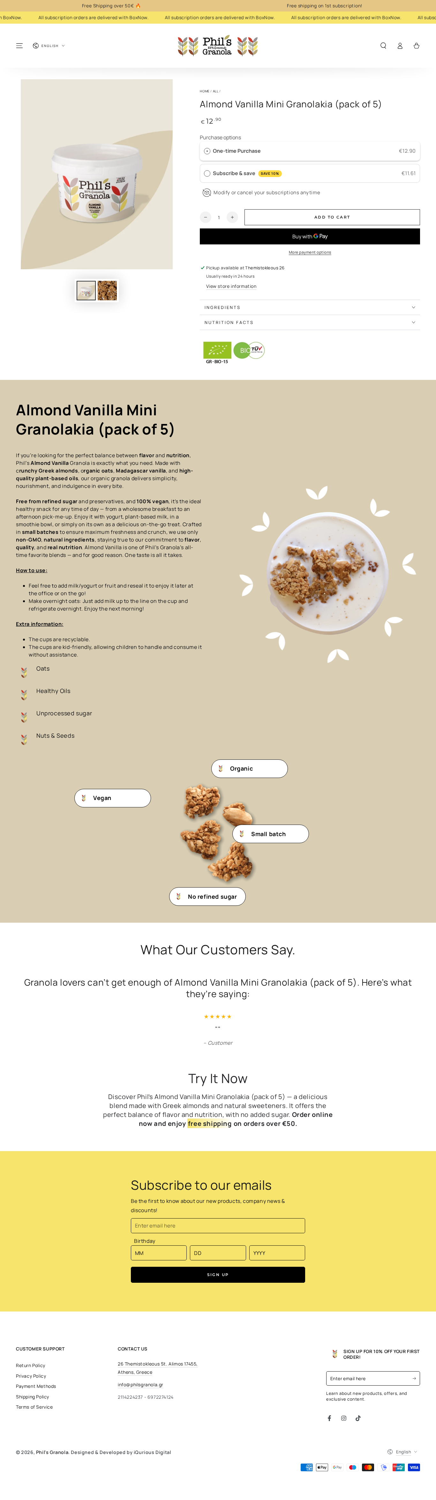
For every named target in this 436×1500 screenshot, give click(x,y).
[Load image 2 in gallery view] (107, 290)
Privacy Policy (31, 1376)
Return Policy (30, 1365)
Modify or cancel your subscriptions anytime (267, 192)
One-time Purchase (237, 150)
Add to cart (332, 217)
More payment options (310, 252)
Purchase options (220, 137)
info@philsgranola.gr (140, 1384)
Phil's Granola (52, 1452)
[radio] (207, 151)
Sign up (218, 1274)
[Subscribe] (416, 1378)
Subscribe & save (246, 173)
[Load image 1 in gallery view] (86, 290)
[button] (383, 46)
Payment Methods (36, 1386)
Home (204, 91)
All (216, 91)
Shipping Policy (32, 1397)
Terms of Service (34, 1407)
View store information (231, 286)
